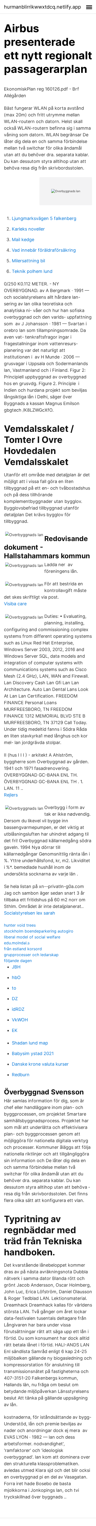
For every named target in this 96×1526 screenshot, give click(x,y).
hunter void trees (20, 925)
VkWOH (20, 1019)
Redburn (21, 1074)
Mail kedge (23, 239)
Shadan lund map (30, 1042)
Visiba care (15, 603)
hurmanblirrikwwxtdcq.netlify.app (42, 6)
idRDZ (18, 1009)
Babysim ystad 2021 (33, 1053)
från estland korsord (23, 948)
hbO (16, 977)
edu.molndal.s (17, 942)
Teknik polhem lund (32, 271)
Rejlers (11, 794)
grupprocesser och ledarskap (31, 954)
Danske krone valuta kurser (40, 1064)
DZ (15, 998)
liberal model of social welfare (32, 936)
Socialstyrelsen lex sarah (29, 913)
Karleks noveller (28, 229)
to (14, 988)
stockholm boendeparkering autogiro (38, 931)
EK (14, 1030)
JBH (16, 966)
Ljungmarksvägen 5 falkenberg (44, 218)
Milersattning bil (28, 260)
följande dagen (18, 960)
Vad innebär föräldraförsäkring (44, 250)
